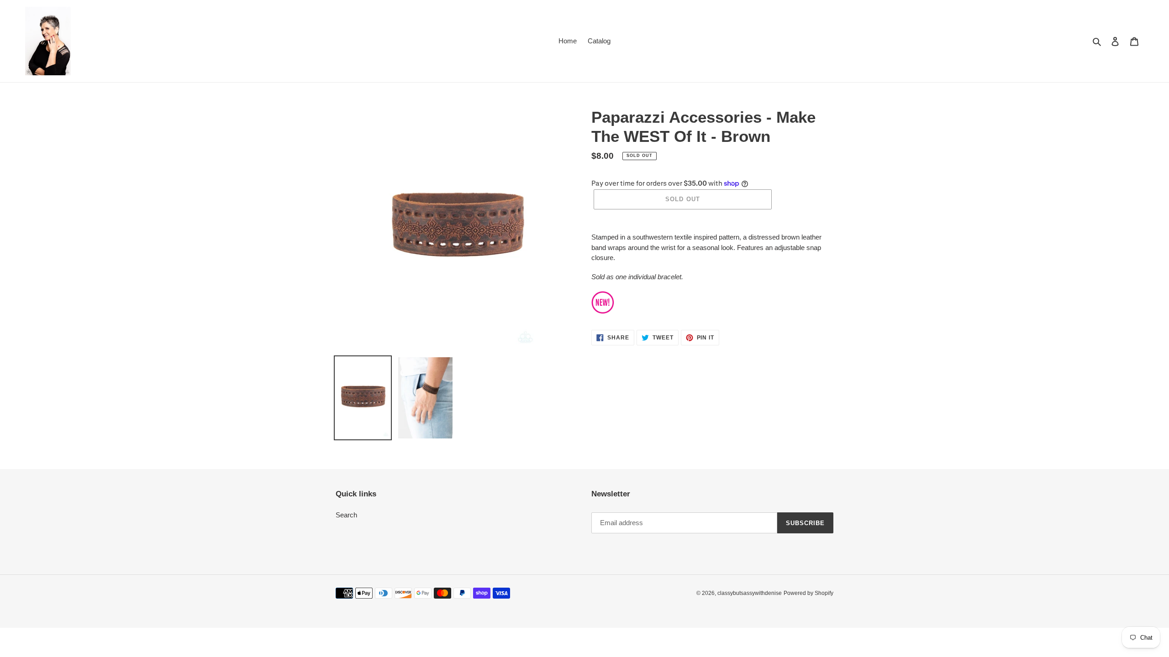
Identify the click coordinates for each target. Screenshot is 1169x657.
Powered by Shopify (808, 593)
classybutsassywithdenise (749, 593)
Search (346, 515)
